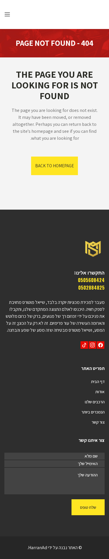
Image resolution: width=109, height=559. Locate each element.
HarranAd (37, 548)
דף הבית (98, 381)
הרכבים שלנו (95, 401)
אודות (100, 391)
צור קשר (98, 422)
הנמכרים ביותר (93, 412)
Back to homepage (54, 165)
